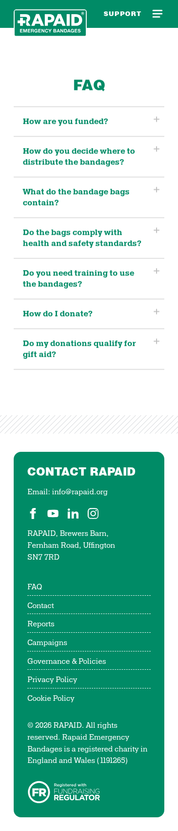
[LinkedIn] (73, 513)
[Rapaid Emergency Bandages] (50, 14)
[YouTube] (52, 513)
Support (122, 14)
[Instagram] (93, 513)
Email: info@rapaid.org (67, 492)
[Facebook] (32, 513)
